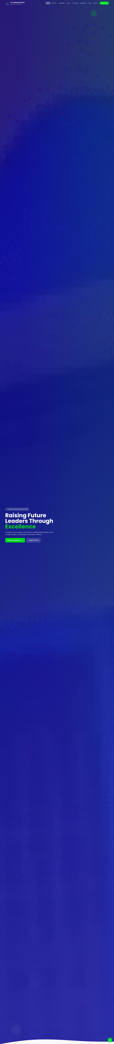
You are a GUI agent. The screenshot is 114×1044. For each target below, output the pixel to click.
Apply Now (104, 3)
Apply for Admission (14, 540)
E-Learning (75, 3)
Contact (95, 3)
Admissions (83, 3)
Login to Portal (33, 540)
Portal (68, 3)
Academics (62, 3)
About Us (54, 3)
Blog (90, 3)
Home (48, 3)
